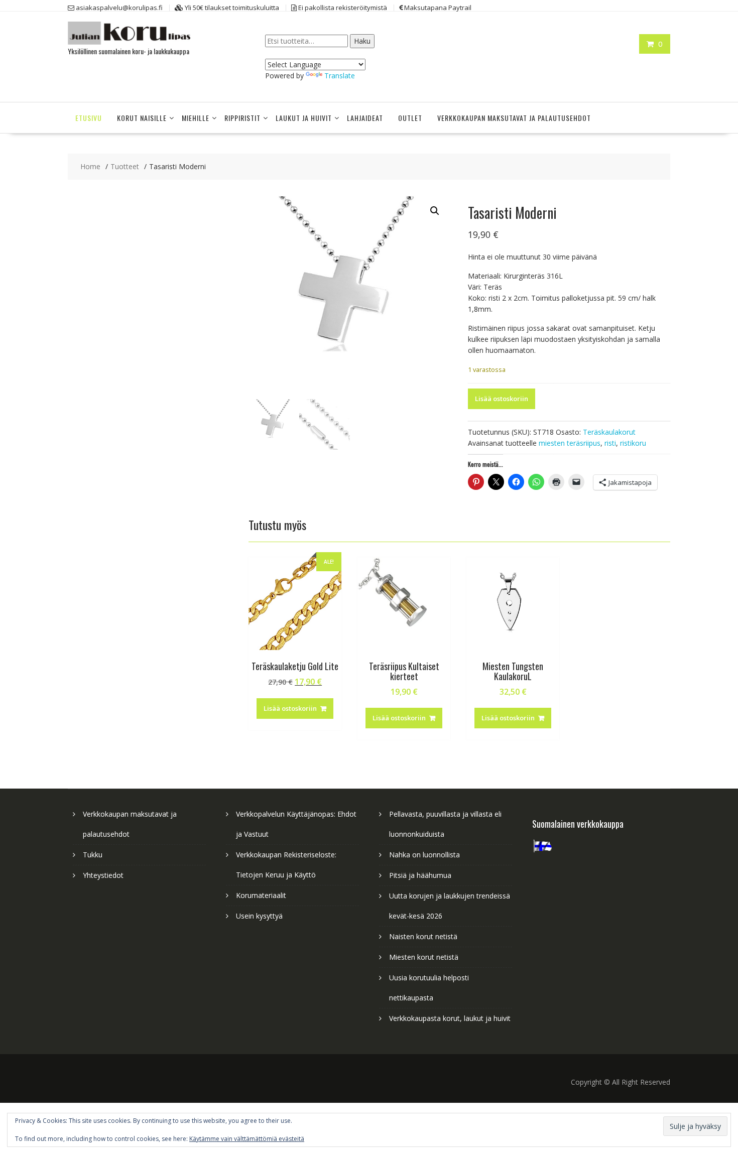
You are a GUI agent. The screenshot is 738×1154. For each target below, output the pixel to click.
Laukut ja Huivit (304, 117)
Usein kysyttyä (259, 916)
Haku (362, 41)
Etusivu (88, 117)
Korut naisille (142, 117)
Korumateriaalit (261, 895)
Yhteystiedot (103, 875)
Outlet (410, 117)
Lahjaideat (365, 117)
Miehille (195, 117)
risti (610, 443)
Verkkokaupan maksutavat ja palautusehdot (514, 117)
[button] (435, 211)
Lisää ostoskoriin (501, 398)
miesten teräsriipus (569, 443)
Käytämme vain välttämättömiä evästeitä (246, 1138)
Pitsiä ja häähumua (420, 875)
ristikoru (633, 443)
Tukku (92, 854)
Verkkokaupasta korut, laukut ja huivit (450, 1018)
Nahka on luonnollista (424, 854)
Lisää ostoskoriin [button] (290, 708)
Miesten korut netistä (423, 957)
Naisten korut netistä (423, 936)
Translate (339, 75)
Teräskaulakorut (609, 432)
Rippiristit (242, 117)
